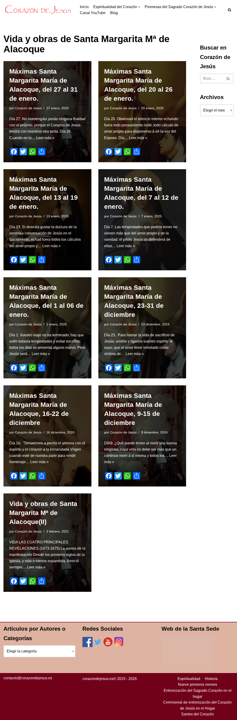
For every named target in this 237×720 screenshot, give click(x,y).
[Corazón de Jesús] (38, 10)
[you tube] (108, 646)
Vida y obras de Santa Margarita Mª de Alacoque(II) (43, 512)
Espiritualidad (189, 679)
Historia (211, 679)
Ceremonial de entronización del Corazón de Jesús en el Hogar (197, 705)
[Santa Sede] (188, 668)
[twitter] (98, 646)
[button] (229, 10)
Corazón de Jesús (28, 108)
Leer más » (45, 138)
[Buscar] (228, 78)
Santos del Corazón (197, 714)
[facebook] (87, 646)
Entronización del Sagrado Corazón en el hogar (197, 693)
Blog (114, 13)
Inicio (84, 7)
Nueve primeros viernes (197, 684)
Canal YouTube (93, 13)
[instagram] (118, 646)
